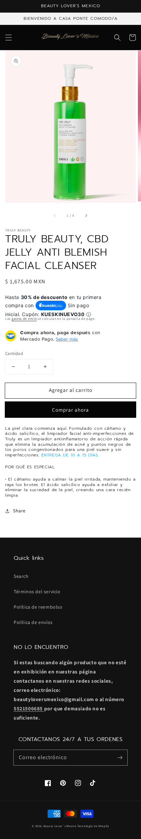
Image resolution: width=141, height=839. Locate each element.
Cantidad (14, 353)
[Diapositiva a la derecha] (85, 215)
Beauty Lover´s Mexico (60, 826)
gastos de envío (24, 318)
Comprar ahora (70, 410)
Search (21, 576)
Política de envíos (33, 622)
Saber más (67, 339)
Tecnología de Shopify (93, 826)
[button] (8, 37)
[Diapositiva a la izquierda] (55, 215)
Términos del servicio (37, 591)
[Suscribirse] (119, 757)
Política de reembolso (38, 607)
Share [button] (19, 511)
